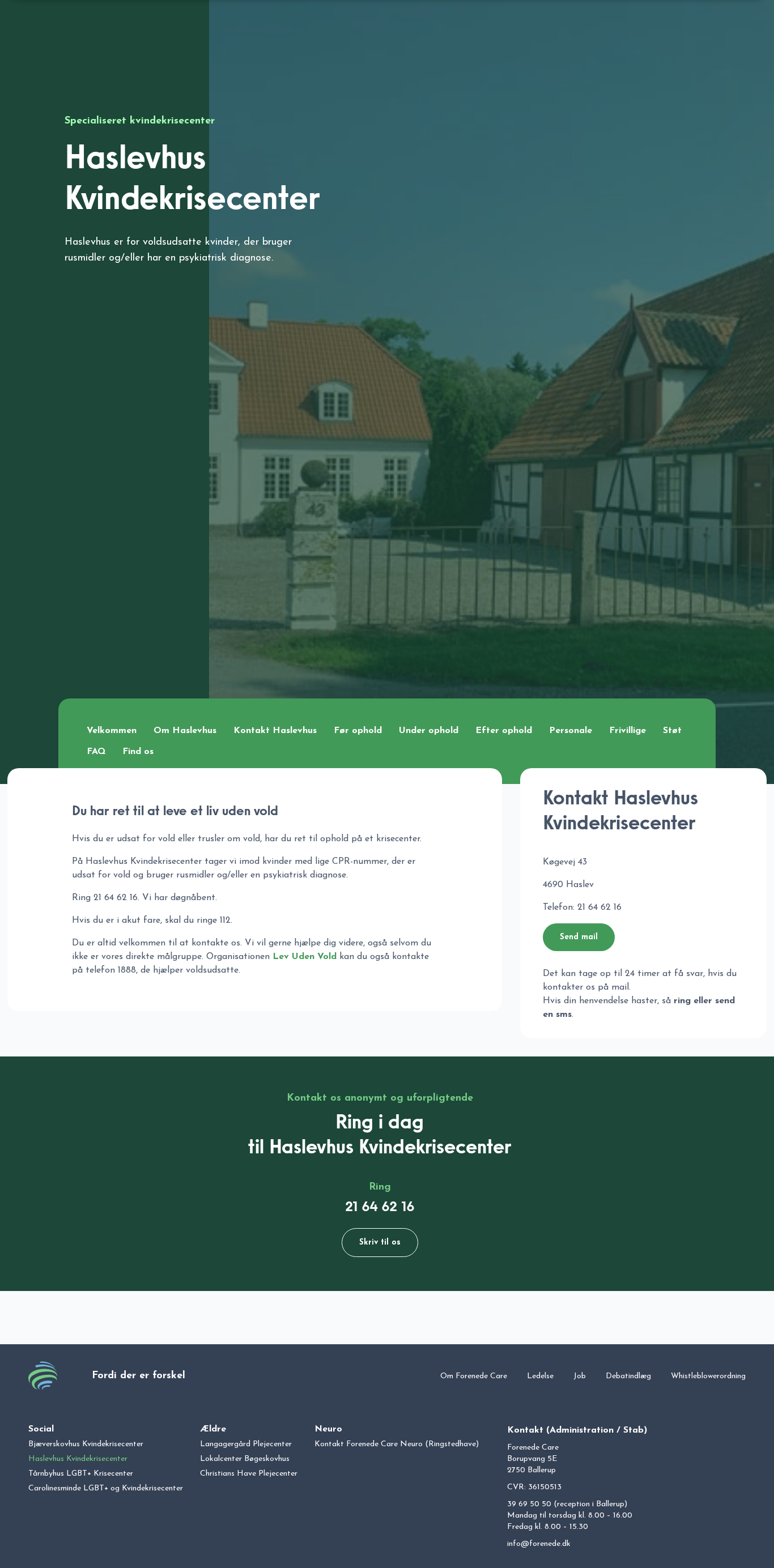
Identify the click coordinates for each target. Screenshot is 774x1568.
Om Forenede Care (473, 1376)
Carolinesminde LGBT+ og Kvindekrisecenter (105, 1488)
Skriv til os (380, 1242)
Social (41, 1429)
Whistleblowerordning (708, 1376)
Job (579, 1376)
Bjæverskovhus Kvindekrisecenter (85, 1444)
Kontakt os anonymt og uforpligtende (380, 1098)
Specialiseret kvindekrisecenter (140, 121)
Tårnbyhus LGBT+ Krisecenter (80, 1473)
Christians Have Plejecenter (248, 1473)
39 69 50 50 (529, 1504)
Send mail (579, 937)
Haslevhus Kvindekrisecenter (77, 1459)
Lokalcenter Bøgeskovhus (245, 1459)
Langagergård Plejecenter (246, 1444)
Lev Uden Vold (305, 956)
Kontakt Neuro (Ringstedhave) (396, 1444)
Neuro (328, 1429)
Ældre (213, 1429)
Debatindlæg (628, 1376)
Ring (380, 1187)
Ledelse (540, 1376)
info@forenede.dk (539, 1544)
